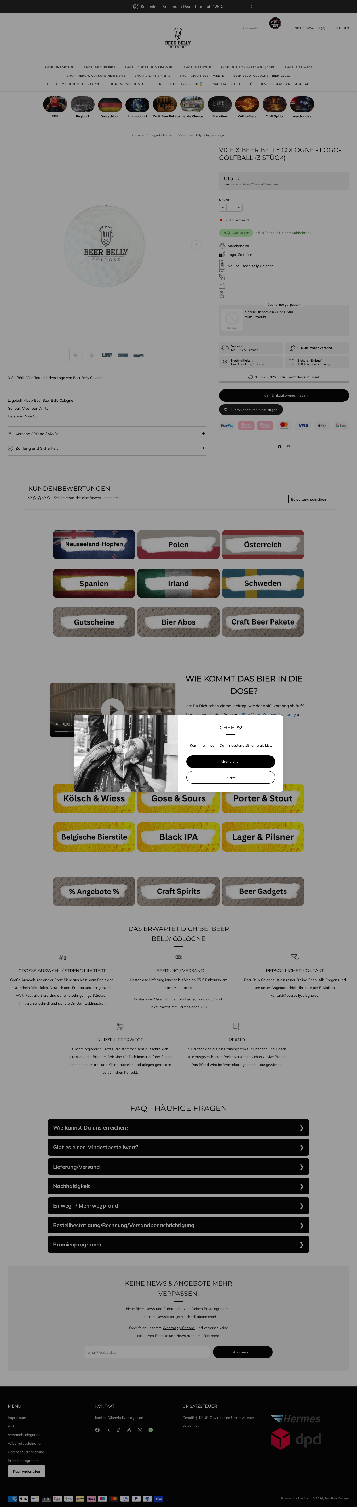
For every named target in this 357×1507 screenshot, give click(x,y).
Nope (230, 777)
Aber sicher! (231, 762)
